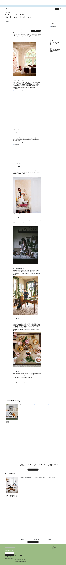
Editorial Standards (23, 382)
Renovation (39, 8)
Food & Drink (7, 421)
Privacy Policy (22, 32)
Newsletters (57, 8)
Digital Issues (53, 553)
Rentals (51, 48)
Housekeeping (48, 8)
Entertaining (9, 12)
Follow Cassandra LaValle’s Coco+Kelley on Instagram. (22, 87)
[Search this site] (60, 8)
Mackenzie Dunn (22, 539)
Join (35, 30)
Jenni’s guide (28, 139)
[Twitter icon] (22, 555)
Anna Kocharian (8, 425)
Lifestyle (53, 8)
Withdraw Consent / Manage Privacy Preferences (20, 561)
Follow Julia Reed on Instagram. (18, 329)
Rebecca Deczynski (37, 539)
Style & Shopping (44, 8)
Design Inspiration (34, 8)
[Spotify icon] (24, 555)
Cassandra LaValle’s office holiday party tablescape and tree (22, 84)
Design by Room (29, 8)
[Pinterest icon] (19, 555)
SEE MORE (33, 469)
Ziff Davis (20, 559)
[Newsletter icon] (15, 555)
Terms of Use (11, 557)
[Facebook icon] (21, 555)
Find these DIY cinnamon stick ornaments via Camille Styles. (23, 377)
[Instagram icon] (17, 555)
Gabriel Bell (50, 539)
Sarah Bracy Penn (7, 20)
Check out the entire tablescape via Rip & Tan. (20, 142)
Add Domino (7, 21)
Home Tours (52, 40)
